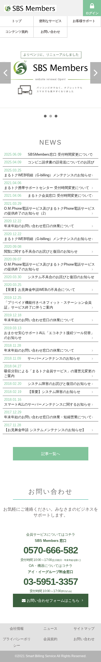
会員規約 (50, 639)
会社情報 (17, 629)
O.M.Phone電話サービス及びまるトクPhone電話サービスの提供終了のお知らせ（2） (49, 210)
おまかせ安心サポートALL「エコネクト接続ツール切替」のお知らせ (49, 335)
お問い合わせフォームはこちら (52, 600)
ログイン (92, 13)
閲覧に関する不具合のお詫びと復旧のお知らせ (41, 251)
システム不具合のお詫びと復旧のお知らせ (61, 277)
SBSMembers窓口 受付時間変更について (60, 154)
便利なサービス (50, 21)
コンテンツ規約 (16, 32)
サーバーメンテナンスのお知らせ (53, 358)
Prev (5, 73)
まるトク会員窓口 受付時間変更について (60, 196)
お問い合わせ (50, 32)
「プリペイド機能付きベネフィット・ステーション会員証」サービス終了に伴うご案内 (48, 304)
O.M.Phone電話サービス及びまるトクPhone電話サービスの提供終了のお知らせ (49, 266)
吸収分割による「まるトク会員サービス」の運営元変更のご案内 (49, 373)
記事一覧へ (50, 454)
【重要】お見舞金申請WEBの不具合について (39, 290)
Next (95, 73)
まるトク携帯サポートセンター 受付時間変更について (46, 188)
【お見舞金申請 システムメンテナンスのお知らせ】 (45, 430)
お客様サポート (84, 21)
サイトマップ (84, 629)
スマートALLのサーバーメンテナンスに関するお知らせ (47, 404)
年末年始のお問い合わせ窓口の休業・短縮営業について (48, 417)
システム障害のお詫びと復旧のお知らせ (59, 384)
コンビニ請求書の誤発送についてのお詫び (61, 162)
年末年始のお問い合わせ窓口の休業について (39, 226)
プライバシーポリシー (17, 642)
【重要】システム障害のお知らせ (54, 392)
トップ (17, 21)
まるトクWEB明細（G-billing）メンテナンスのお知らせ (47, 175)
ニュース (50, 629)
